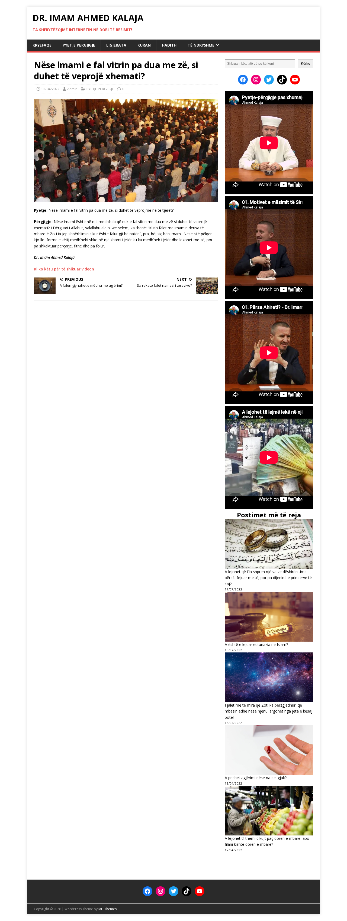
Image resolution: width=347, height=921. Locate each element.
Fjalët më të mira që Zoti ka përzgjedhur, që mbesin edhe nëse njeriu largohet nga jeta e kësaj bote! (268, 711)
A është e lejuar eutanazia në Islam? (256, 644)
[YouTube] (295, 79)
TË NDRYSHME (201, 45)
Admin (72, 88)
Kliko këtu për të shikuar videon (64, 269)
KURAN (144, 45)
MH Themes (107, 909)
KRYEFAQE (42, 45)
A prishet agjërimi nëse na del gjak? (256, 777)
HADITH (169, 45)
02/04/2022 (50, 88)
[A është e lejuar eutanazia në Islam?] (269, 617)
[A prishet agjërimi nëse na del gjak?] (269, 750)
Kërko (305, 63)
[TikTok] (282, 79)
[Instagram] (256, 79)
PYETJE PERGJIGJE (79, 45)
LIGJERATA (116, 45)
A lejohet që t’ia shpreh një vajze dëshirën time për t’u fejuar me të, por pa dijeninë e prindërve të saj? (268, 577)
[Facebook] (243, 79)
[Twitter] (269, 79)
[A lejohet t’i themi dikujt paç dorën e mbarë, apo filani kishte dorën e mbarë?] (269, 810)
